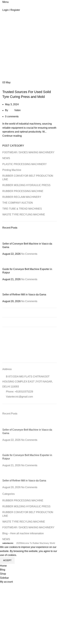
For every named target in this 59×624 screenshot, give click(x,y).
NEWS (6, 158)
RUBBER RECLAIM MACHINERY (21, 197)
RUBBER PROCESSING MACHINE (22, 191)
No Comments (29, 254)
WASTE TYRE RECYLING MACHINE (23, 214)
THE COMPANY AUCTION (17, 202)
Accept (7, 560)
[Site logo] (2, 6)
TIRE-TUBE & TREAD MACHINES (19, 86)
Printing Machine (11, 170)
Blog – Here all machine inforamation (23, 533)
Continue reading (12, 135)
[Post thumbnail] (8, 237)
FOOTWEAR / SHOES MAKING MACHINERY (28, 152)
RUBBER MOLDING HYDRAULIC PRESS (26, 185)
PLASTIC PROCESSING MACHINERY (24, 164)
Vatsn (17, 110)
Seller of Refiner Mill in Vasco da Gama (24, 294)
